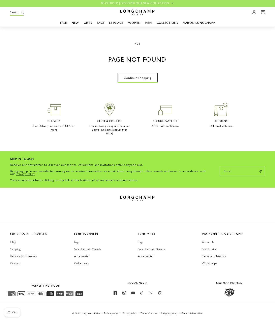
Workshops (209, 263)
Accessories (82, 256)
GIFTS (88, 22)
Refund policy (111, 313)
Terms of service (149, 313)
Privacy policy (129, 313)
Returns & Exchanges (23, 256)
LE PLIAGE (116, 22)
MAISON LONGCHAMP (199, 22)
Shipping (15, 249)
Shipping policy (169, 313)
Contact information (191, 313)
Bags (77, 242)
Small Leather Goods (87, 249)
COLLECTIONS (167, 22)
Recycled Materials (214, 256)
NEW (75, 22)
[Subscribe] (260, 171)
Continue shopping (137, 77)
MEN (148, 22)
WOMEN (134, 22)
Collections (81, 263)
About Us (208, 242)
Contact (15, 263)
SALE (63, 22)
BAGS (100, 22)
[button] (14, 12)
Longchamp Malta (91, 313)
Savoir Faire (209, 249)
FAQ (13, 242)
